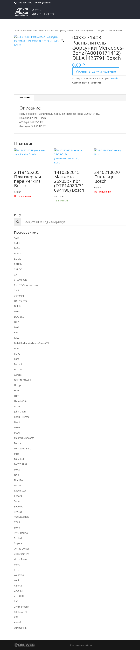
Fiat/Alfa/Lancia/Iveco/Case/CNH (32, 343)
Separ (17, 501)
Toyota (18, 543)
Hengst (18, 385)
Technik (18, 538)
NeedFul (18, 480)
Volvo (17, 564)
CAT (16, 274)
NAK (16, 474)
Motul (17, 469)
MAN (17, 432)
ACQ (16, 237)
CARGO (18, 269)
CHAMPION (20, 279)
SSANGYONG (21, 517)
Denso (17, 311)
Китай (17, 622)
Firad (16, 348)
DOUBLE (19, 316)
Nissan (18, 485)
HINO (17, 390)
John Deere (20, 411)
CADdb (18, 264)
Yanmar (18, 585)
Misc (16, 453)
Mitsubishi (19, 459)
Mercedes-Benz (22, 448)
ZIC (16, 601)
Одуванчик (20, 627)
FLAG (17, 353)
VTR (16, 569)
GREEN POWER (22, 380)
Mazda (18, 443)
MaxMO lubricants (24, 437)
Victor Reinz (20, 559)
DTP (16, 322)
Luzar (17, 427)
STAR (17, 522)
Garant (18, 374)
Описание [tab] (24, 97)
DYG (16, 327)
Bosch (27, 30)
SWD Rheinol (21, 532)
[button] (62, 40)
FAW (16, 337)
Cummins (19, 295)
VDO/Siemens (21, 554)
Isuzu (17, 406)
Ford (16, 358)
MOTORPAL (20, 464)
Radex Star (20, 490)
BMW (17, 248)
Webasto (19, 575)
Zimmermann (21, 606)
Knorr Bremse (22, 416)
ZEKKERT (19, 596)
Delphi (17, 306)
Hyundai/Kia (20, 401)
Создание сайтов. (81, 645)
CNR (16, 290)
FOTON (18, 369)
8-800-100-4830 (24, 2)
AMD (17, 243)
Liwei (17, 422)
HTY (16, 395)
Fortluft (18, 364)
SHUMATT (20, 506)
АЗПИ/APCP (20, 612)
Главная (18, 30)
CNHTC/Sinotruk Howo (26, 285)
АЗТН (17, 617)
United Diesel (21, 548)
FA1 (16, 332)
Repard (18, 496)
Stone (17, 527)
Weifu (17, 580)
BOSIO (18, 258)
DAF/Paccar (20, 301)
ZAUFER (18, 590)
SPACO (18, 511)
